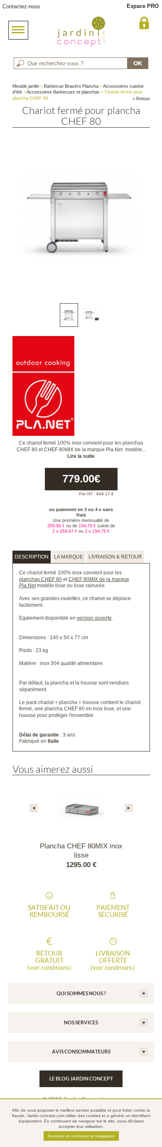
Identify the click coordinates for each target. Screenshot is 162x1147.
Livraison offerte (113, 960)
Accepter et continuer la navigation (81, 1136)
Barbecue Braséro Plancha (71, 86)
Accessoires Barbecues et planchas (63, 91)
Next (129, 808)
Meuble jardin (25, 86)
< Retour (141, 98)
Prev (33, 808)
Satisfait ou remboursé (49, 911)
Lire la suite (81, 456)
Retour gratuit (49, 960)
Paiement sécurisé (113, 911)
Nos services (81, 1022)
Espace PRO (143, 6)
